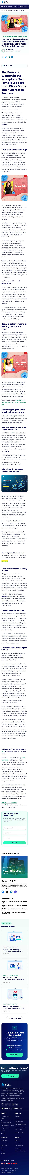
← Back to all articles (14, 1018)
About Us (17, 1140)
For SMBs (17, 1116)
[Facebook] (2, 892)
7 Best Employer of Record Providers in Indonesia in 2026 (14, 906)
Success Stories (5, 1143)
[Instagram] (15, 892)
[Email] (16, 1104)
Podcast (3, 1151)
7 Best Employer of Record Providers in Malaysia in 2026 (14, 902)
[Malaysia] (4, 1163)
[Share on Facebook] (2, 57)
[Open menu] (26, 2)
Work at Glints (18, 1143)
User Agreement (12, 1170)
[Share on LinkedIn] (12, 57)
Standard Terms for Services (7, 1172)
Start (3, 751)
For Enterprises (19, 1121)
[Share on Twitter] (6, 57)
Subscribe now (13, 1054)
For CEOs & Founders (20, 1124)
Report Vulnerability (20, 1151)
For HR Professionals (20, 1127)
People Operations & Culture (8, 6)
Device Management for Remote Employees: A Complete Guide (13, 913)
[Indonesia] (7, 1163)
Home (2, 10)
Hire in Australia (19, 1129)
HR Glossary (4, 1145)
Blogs (7, 10)
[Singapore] (2, 1163)
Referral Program (19, 1132)
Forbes (13, 433)
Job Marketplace (19, 1145)
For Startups (18, 1119)
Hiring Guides (4, 1140)
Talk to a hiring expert (9, 1076)
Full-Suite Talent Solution (7, 1125)
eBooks (3, 1153)
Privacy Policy (4, 1170)
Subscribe (4, 561)
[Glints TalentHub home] (5, 2)
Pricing (3, 1130)
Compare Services (5, 1128)
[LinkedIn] (11, 892)
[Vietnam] (9, 1163)
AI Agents (3, 1133)
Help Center (18, 1148)
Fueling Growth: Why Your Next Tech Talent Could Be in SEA (13, 402)
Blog (2, 1148)
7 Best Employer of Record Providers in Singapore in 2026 (14, 909)
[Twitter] (7, 892)
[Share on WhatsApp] (9, 57)
